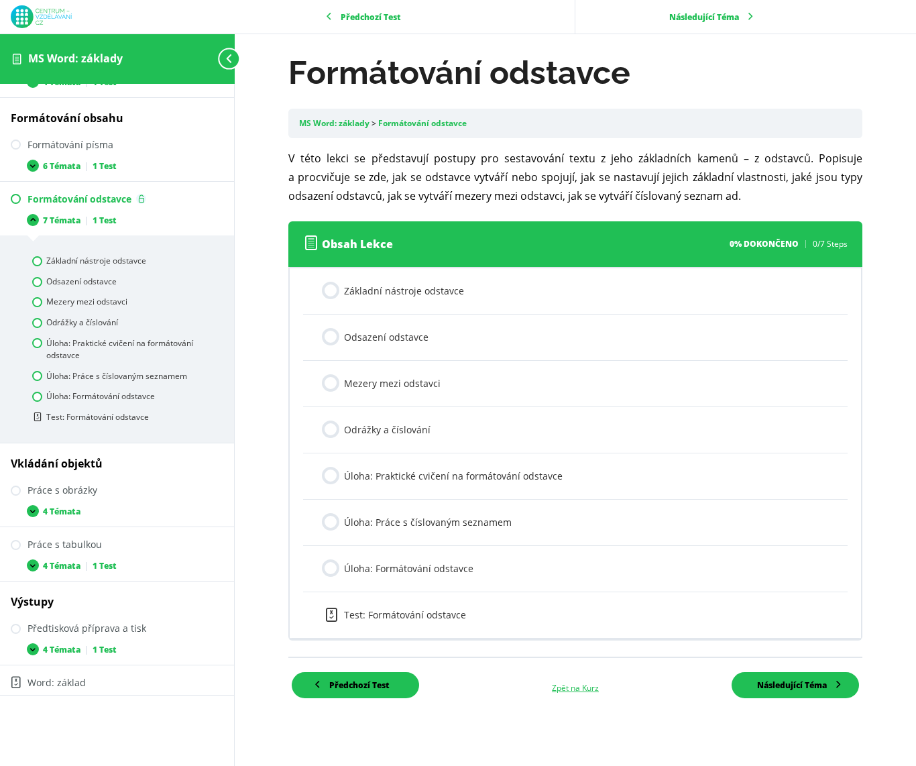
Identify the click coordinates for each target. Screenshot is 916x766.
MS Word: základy (75, 58)
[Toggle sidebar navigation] (231, 59)
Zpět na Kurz (575, 688)
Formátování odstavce (422, 123)
